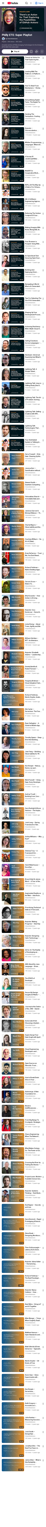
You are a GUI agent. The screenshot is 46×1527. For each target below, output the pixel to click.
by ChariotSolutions (12, 38)
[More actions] (42, 51)
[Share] (36, 51)
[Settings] (31, 3)
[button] (23, 19)
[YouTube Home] (13, 3)
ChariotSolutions (30, 62)
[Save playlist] (31, 51)
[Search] (26, 3)
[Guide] (3, 3)
